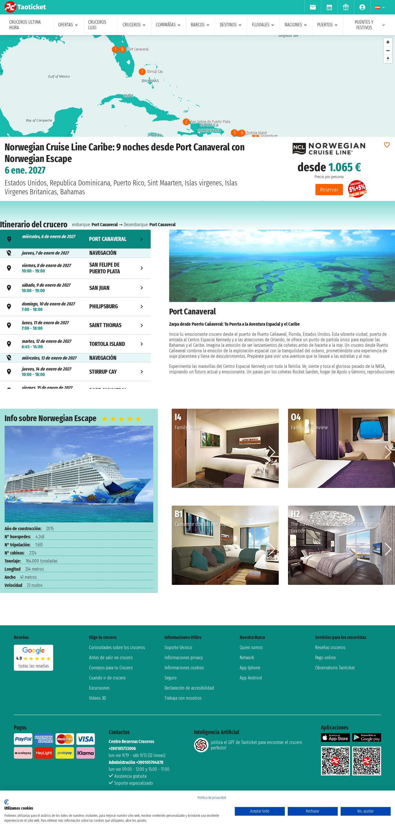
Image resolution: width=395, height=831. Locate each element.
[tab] (75, 239)
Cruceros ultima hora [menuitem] (25, 24)
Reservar (329, 189)
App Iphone (250, 667)
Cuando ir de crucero (107, 678)
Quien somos (251, 647)
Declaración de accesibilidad (189, 688)
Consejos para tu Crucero (111, 667)
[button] (272, 452)
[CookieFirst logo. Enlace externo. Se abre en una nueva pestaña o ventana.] (6, 802)
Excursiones (99, 688)
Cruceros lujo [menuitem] (97, 24)
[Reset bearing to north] (388, 59)
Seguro (171, 678)
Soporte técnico (178, 647)
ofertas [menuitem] (65, 24)
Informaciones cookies (184, 667)
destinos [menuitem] (228, 24)
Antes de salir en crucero (111, 657)
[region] (197, 93)
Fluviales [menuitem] (260, 24)
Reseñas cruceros (330, 647)
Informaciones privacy (184, 657)
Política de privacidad (212, 798)
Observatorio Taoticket (335, 667)
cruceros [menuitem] (132, 24)
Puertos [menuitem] (325, 24)
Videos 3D (97, 698)
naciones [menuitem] (293, 24)
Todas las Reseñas (34, 666)
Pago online (325, 657)
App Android (251, 678)
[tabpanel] (282, 310)
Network (247, 657)
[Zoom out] (388, 50)
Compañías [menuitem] (166, 24)
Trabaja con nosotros (183, 698)
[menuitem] (312, 7)
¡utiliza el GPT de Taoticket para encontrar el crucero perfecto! (256, 745)
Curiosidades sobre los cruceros (117, 647)
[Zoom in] (388, 42)
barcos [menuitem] (197, 24)
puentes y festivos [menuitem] (364, 24)
